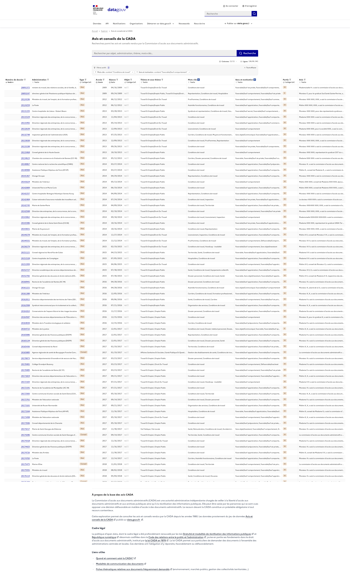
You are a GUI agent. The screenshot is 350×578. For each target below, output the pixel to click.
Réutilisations (119, 23)
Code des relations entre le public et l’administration (175, 537)
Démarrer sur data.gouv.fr (159, 23)
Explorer (104, 31)
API (107, 23)
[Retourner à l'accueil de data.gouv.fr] (118, 9)
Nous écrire (199, 23)
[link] (230, 6)
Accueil (95, 31)
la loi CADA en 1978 (155, 540)
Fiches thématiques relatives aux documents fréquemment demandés (133, 569)
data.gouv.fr (133, 519)
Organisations (136, 23)
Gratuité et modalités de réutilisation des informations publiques (217, 534)
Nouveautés (184, 23)
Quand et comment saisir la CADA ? (114, 558)
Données (97, 23)
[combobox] (231, 13)
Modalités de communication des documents (120, 563)
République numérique (104, 537)
